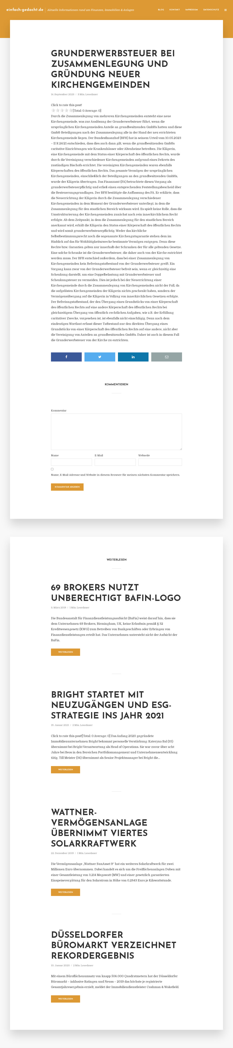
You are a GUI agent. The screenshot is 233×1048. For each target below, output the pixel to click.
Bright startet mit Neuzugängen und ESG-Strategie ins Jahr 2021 (111, 706)
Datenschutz (211, 10)
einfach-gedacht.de (24, 10)
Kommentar (58, 410)
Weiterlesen (65, 652)
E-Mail (99, 455)
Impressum (191, 10)
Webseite (144, 455)
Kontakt (174, 10)
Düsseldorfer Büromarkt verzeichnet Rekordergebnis (113, 946)
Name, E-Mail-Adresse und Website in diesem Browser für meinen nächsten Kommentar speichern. (115, 475)
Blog (161, 10)
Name (55, 455)
